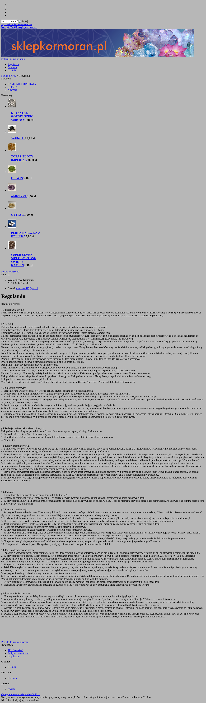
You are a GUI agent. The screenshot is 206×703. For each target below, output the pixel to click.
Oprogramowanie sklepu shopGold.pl (20, 694)
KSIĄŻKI (13, 87)
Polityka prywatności (18, 653)
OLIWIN (17, 178)
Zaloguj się (7, 59)
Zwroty (11, 689)
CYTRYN (17, 214)
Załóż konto (19, 59)
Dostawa (12, 67)
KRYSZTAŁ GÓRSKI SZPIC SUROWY (22, 116)
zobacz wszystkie (10, 271)
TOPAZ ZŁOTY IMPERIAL (22, 158)
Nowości (12, 89)
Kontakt (12, 70)
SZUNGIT (18, 138)
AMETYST (19, 196)
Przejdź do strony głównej (14, 642)
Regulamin (13, 64)
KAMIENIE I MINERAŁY (22, 84)
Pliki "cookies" (15, 650)
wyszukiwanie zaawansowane (16, 24)
